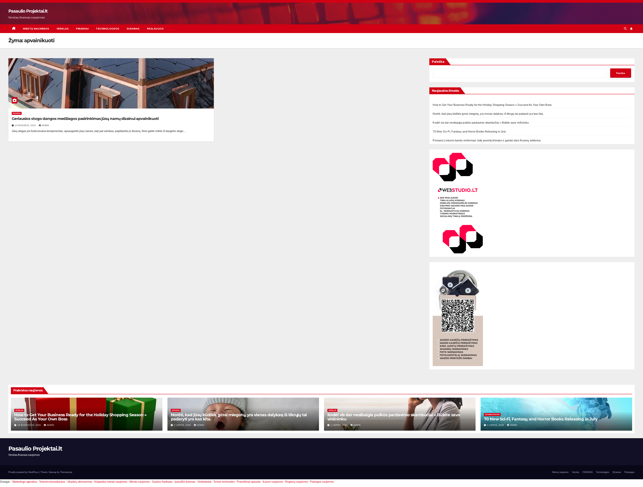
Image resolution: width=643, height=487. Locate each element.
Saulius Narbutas (162, 481)
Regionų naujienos (296, 481)
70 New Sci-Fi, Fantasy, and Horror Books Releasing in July (469, 131)
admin (45, 125)
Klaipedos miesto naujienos (110, 481)
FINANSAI (82, 28)
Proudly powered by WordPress (24, 472)
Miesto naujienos (139, 481)
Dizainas (133, 28)
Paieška (438, 62)
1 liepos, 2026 (339, 425)
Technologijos (107, 28)
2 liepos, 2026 (183, 425)
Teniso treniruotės (224, 481)
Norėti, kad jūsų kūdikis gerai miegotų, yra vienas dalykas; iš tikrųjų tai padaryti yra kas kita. (488, 113)
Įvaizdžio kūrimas (185, 481)
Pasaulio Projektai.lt (27, 11)
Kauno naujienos (273, 481)
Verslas (63, 28)
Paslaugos (155, 28)
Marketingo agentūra (24, 481)
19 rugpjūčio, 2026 (29, 425)
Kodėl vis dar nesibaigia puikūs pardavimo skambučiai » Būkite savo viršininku (481, 122)
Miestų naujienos (36, 28)
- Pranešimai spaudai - (249, 481)
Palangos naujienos (322, 481)
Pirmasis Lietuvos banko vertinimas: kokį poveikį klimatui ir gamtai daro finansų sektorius (487, 140)
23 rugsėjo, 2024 (26, 125)
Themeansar (66, 472)
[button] (625, 28)
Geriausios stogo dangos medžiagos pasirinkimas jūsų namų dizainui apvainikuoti (85, 118)
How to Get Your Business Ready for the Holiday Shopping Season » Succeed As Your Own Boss (492, 104)
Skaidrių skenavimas (79, 481)
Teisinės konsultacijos (52, 481)
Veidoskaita (204, 481)
